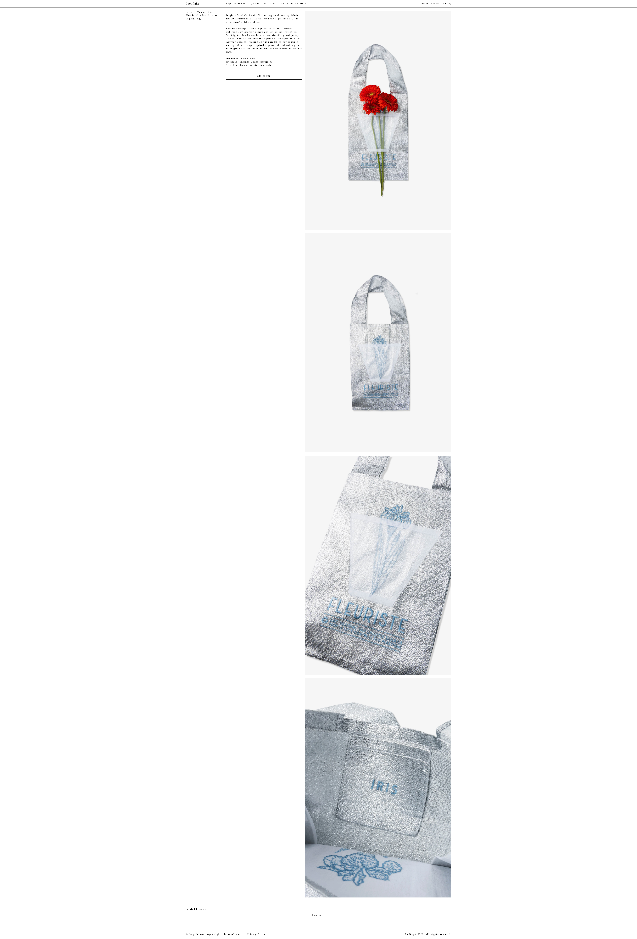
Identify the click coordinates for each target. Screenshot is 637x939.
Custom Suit (241, 4)
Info (281, 4)
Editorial (269, 4)
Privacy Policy (256, 934)
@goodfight (214, 934)
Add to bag (264, 76)
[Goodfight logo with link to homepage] (206, 3)
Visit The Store (296, 4)
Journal (255, 4)
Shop (228, 4)
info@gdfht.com (195, 934)
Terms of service (234, 934)
